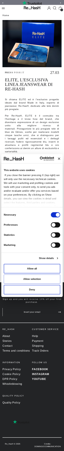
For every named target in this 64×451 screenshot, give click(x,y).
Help (35, 336)
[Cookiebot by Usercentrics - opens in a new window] (40, 159)
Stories (7, 341)
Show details (46, 258)
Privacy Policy (11, 369)
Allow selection (32, 279)
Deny (32, 289)
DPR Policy (9, 379)
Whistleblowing (12, 384)
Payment (37, 341)
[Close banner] (59, 158)
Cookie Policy (11, 374)
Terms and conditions (16, 350)
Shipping (37, 345)
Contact (7, 345)
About (6, 336)
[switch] (55, 224)
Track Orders (40, 350)
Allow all (32, 268)
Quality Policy (11, 402)
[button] (61, 2)
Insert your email (32, 312)
